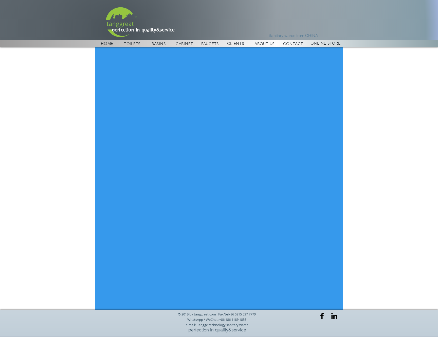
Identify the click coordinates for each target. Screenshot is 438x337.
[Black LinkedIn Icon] (334, 316)
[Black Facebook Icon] (322, 316)
